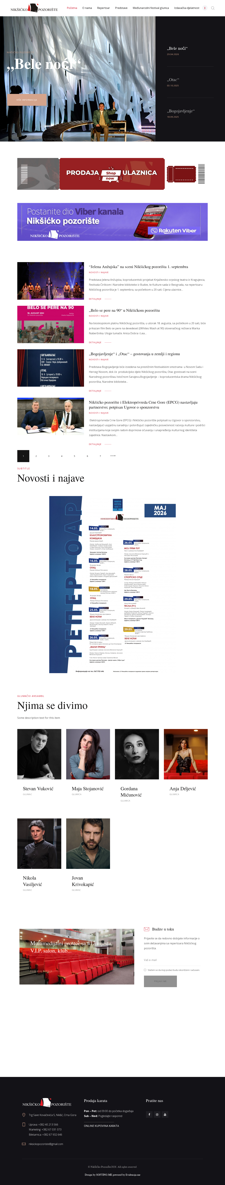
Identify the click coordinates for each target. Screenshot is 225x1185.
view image (50, 280)
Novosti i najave (99, 272)
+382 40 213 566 (48, 1124)
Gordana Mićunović (131, 791)
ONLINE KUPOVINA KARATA (101, 1126)
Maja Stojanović (88, 788)
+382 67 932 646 (52, 1134)
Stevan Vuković (38, 788)
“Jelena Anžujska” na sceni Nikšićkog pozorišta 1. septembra (138, 266)
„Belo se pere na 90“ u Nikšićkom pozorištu (124, 310)
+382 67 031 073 (51, 1129)
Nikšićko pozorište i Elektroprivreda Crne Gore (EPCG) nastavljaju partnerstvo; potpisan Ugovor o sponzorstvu (143, 405)
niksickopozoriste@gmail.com (46, 1144)
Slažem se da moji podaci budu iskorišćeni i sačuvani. (174, 970)
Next (113, 456)
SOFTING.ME (104, 1174)
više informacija (26, 99)
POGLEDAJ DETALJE (41, 971)
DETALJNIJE (95, 298)
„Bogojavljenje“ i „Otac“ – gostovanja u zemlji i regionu (134, 353)
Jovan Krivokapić (83, 880)
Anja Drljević (182, 788)
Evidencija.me (133, 1174)
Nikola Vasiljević (32, 880)
